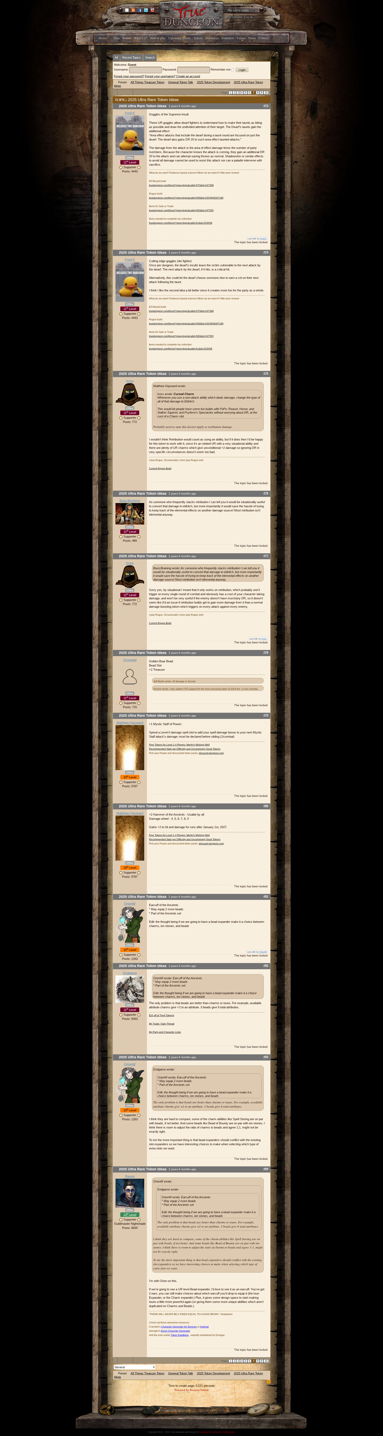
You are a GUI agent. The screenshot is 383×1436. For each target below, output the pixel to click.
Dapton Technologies (225, 1431)
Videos (241, 38)
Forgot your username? (160, 76)
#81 (266, 896)
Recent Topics (131, 57)
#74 (266, 252)
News (252, 38)
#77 (266, 555)
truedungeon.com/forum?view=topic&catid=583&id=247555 (181, 210)
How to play (158, 38)
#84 (266, 1168)
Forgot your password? (129, 76)
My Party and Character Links (165, 1032)
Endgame (130, 973)
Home (103, 38)
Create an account (188, 76)
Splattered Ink (205, 1431)
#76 (266, 493)
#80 (266, 805)
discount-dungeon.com (211, 753)
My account (234, 17)
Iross (130, 381)
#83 (266, 1056)
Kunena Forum (199, 1390)
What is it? (140, 38)
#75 (266, 373)
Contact (263, 38)
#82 (266, 965)
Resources (212, 38)
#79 (266, 715)
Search (150, 57)
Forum (127, 38)
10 (266, 92)
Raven (130, 1176)
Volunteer (227, 38)
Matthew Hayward (129, 723)
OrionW (129, 904)
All (116, 57)
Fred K (130, 113)
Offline (129, 157)
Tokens (198, 38)
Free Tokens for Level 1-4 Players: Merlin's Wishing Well (179, 744)
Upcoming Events (179, 38)
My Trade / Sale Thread (161, 1023)
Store (116, 38)
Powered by (182, 1390)
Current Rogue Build (160, 468)
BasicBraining (129, 501)
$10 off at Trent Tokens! (161, 1015)
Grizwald (129, 660)
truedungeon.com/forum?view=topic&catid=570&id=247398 (181, 185)
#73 (266, 105)
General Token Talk (180, 82)
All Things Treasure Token (147, 82)
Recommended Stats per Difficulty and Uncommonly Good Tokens (184, 749)
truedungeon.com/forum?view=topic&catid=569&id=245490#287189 (186, 198)
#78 (266, 652)
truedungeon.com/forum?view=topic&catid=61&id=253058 (180, 223)
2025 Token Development (213, 82)
